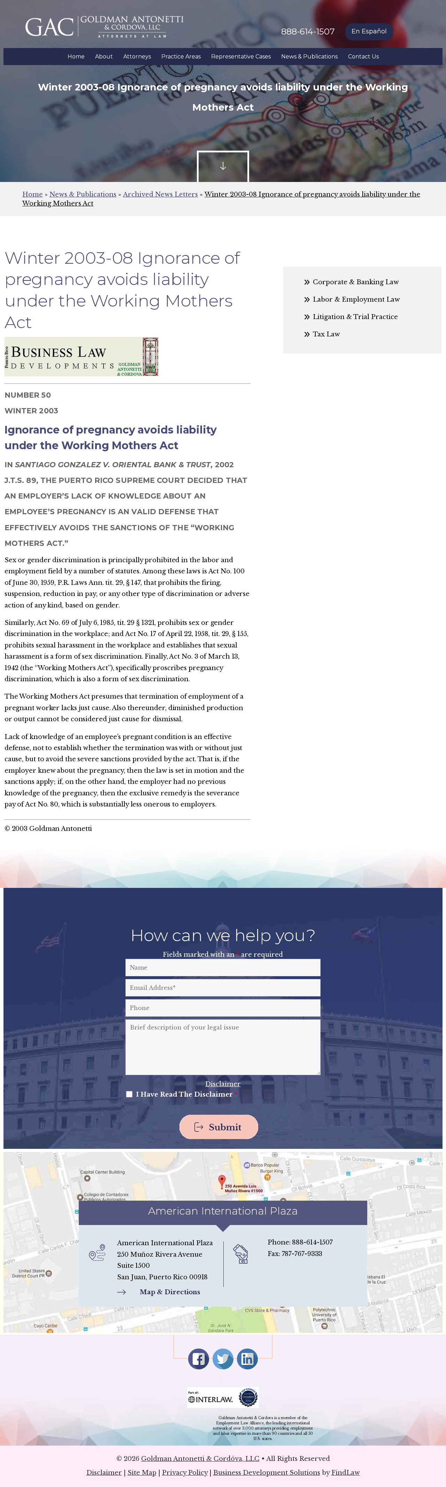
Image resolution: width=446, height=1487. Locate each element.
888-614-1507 (308, 31)
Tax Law (326, 334)
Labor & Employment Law (356, 299)
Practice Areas (181, 56)
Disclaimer (223, 1084)
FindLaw (345, 1473)
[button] (439, 1437)
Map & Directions (170, 1292)
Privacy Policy (185, 1473)
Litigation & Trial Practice (355, 317)
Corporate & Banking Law (356, 282)
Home (76, 56)
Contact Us (363, 56)
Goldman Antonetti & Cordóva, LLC (200, 1459)
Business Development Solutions (266, 1473)
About (104, 56)
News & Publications (309, 56)
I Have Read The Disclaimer (186, 1094)
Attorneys (137, 56)
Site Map (142, 1473)
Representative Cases (241, 56)
